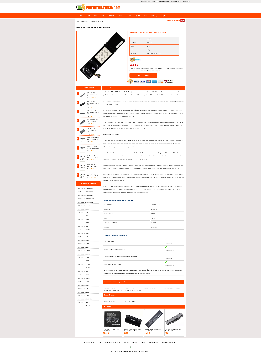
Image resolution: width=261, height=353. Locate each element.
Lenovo (120, 16)
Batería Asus (84, 21)
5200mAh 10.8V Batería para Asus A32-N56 (93, 103)
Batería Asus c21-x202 (84, 302)
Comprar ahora (143, 75)
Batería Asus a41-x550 (84, 264)
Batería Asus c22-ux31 (84, 306)
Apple (163, 16)
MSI (145, 16)
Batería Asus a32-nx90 (84, 250)
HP (88, 16)
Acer (129, 16)
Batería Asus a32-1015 (84, 209)
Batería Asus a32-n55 (84, 236)
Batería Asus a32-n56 (84, 240)
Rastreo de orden (176, 1)
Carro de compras (173, 20)
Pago (153, 1)
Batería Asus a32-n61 (84, 243)
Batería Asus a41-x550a (84, 268)
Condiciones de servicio (169, 342)
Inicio (81, 16)
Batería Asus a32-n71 (84, 247)
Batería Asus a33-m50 (84, 254)
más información (169, 243)
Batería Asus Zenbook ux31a (85, 188)
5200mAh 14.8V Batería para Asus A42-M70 (93, 130)
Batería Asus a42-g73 (84, 275)
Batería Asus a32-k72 (83, 226)
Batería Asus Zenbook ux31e (85, 191)
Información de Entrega (162, 1)
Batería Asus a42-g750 (84, 285)
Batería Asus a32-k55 (83, 223)
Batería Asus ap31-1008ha (85, 299)
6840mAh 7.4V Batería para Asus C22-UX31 (93, 156)
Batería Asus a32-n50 (84, 233)
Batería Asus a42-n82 (84, 292)
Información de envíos (112, 342)
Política (143, 342)
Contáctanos (153, 342)
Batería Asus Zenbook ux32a (85, 195)
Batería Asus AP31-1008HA (96, 21)
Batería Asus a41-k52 (83, 257)
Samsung (154, 16)
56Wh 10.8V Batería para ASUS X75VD (92, 165)
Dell (102, 16)
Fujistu (137, 16)
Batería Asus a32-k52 (83, 219)
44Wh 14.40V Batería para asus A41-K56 (93, 138)
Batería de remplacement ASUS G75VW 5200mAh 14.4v (132, 330)
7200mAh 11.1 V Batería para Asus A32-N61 (93, 112)
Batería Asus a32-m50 (84, 230)
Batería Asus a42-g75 (84, 281)
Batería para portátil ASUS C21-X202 (92, 120)
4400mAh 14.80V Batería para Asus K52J (93, 147)
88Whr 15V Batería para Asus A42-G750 (92, 174)
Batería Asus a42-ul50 (84, 295)
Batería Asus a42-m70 (84, 288)
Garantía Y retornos (130, 342)
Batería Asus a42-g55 (84, 271)
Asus (95, 16)
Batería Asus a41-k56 (83, 261)
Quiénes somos (145, 1)
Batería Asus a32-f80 (83, 216)
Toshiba (111, 16)
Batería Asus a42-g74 (84, 278)
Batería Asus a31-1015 (84, 205)
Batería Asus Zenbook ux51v (85, 202)
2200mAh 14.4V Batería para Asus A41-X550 (93, 94)
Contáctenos (186, 1)
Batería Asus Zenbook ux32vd (86, 198)
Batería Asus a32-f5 (83, 212)
